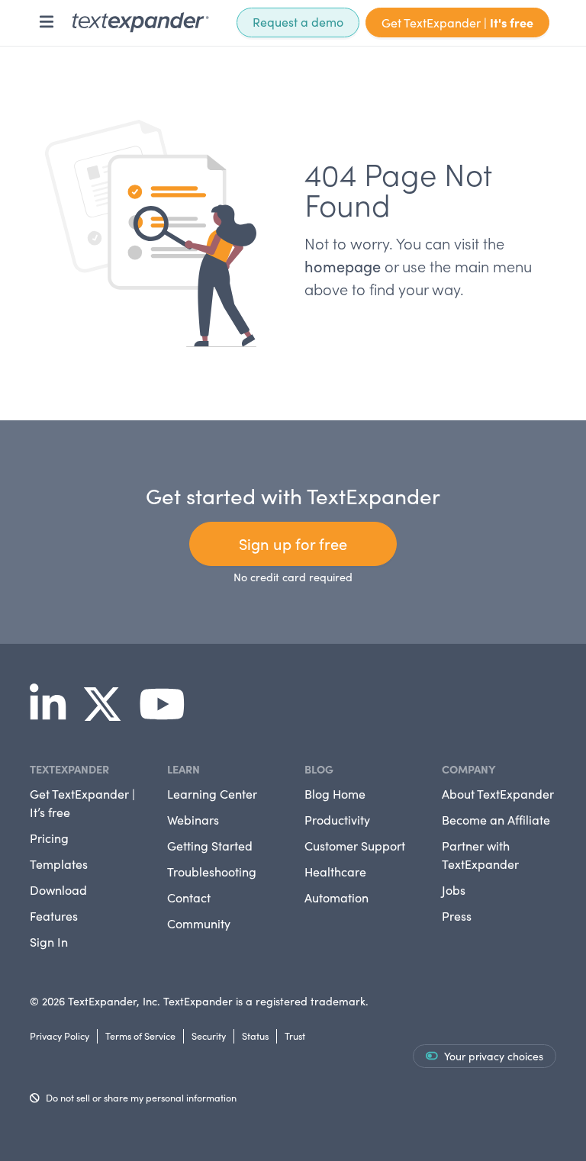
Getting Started (210, 846)
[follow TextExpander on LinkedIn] (54, 714)
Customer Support (354, 846)
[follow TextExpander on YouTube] (168, 714)
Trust (295, 1035)
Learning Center (212, 794)
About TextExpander (498, 794)
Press (457, 916)
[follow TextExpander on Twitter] (108, 714)
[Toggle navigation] (46, 22)
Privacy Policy (59, 1035)
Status (255, 1035)
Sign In (49, 942)
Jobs (453, 890)
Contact (189, 897)
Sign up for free (293, 543)
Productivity (337, 820)
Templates (59, 864)
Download (58, 890)
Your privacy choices (493, 1056)
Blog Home (334, 794)
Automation (336, 897)
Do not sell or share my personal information (141, 1097)
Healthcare (335, 872)
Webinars (193, 820)
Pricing (49, 838)
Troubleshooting (211, 872)
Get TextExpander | (457, 22)
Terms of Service (140, 1035)
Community (198, 923)
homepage (342, 266)
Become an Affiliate (496, 820)
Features (54, 916)
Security (209, 1035)
